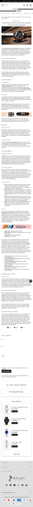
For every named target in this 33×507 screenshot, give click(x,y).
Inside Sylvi (26, 13)
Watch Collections (8, 17)
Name (2, 339)
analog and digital (6, 86)
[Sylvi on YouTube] (14, 485)
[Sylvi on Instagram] (6, 485)
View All (17, 454)
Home (3, 17)
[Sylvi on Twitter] (18, 485)
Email (2, 346)
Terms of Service (10, 376)
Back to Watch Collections (17, 385)
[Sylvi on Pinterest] (22, 485)
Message (3, 355)
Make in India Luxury (17, 13)
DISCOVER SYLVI (5, 462)
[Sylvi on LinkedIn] (26, 485)
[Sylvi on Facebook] (10, 485)
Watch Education (5, 13)
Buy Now (14, 411)
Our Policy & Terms (6, 471)
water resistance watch (14, 142)
